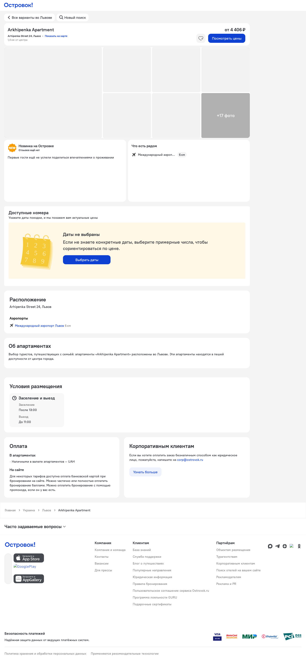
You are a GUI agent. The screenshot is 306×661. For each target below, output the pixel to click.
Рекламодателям (228, 577)
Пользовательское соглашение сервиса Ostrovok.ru (171, 591)
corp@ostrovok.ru (190, 460)
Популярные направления (152, 570)
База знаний (142, 550)
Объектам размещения (233, 550)
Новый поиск (75, 17)
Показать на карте (56, 36)
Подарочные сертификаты (152, 604)
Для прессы (103, 570)
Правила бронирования (150, 584)
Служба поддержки (147, 557)
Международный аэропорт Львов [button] (39, 326)
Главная (10, 510)
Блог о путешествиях (148, 563)
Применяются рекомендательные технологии (125, 653)
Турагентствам (226, 557)
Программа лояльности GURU (155, 597)
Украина (29, 510)
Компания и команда (110, 550)
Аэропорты (19, 318)
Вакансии (101, 563)
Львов (46, 510)
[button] (53, 92)
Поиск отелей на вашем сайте (238, 570)
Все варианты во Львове (32, 17)
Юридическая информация (152, 577)
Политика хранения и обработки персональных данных (45, 653)
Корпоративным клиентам (235, 563)
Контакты (101, 557)
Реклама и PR (226, 584)
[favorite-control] (200, 38)
